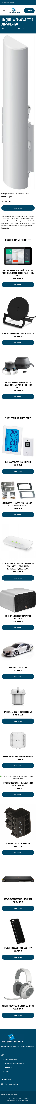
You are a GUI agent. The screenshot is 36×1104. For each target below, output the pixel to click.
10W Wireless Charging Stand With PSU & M (18, 333)
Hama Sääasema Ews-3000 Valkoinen (18, 462)
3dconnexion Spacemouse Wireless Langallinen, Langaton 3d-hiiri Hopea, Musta (18, 385)
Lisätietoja (18, 208)
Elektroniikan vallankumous (14, 1064)
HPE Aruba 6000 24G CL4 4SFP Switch (18, 899)
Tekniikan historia (11, 1060)
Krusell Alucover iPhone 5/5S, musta (18, 948)
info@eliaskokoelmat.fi (8, 3)
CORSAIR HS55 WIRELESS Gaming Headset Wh (18, 1006)
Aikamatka (8, 1067)
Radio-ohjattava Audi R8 (18, 667)
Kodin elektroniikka (10, 29)
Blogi (6, 1071)
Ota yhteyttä (17, 1098)
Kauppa (29, 11)
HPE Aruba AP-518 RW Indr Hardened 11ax (18, 756)
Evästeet (26, 1098)
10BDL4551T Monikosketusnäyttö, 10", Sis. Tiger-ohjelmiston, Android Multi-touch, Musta (18, 273)
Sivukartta (25, 1100)
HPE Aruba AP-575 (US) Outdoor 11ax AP (18, 712)
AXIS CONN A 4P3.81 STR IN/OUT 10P (18, 843)
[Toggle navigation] (3, 10)
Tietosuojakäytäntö (14, 1100)
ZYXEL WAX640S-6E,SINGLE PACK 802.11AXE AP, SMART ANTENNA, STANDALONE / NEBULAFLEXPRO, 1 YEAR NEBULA (18, 566)
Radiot (21, 29)
